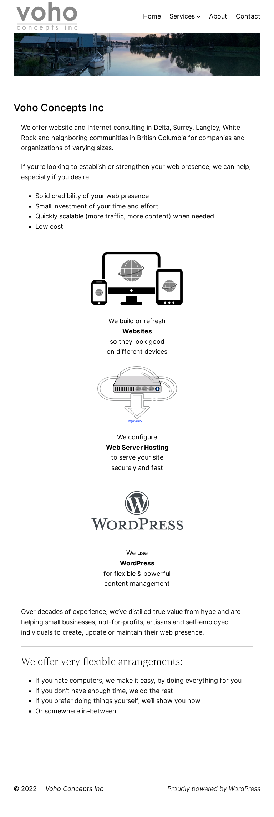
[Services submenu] (199, 17)
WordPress (244, 788)
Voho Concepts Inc (74, 788)
